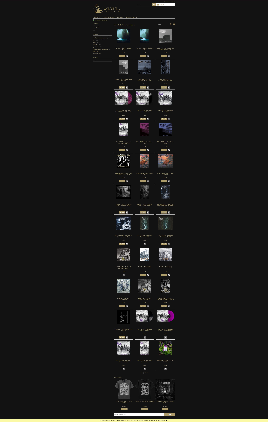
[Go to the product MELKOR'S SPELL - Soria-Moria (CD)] (165, 131)
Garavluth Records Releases (99, 38)
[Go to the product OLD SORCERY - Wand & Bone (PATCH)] (165, 350)
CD (93, 40)
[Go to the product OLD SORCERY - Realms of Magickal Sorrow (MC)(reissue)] (165, 287)
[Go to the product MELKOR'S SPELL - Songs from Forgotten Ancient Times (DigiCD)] (123, 225)
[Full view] (174, 24)
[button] (127, 56)
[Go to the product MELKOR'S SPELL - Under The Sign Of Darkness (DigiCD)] (123, 194)
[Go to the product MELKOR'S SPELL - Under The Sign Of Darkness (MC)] (144, 194)
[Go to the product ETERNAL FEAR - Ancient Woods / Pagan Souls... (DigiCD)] (123, 162)
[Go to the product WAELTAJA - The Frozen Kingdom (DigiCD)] (123, 287)
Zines (94, 47)
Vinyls (94, 42)
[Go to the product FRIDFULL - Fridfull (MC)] (144, 256)
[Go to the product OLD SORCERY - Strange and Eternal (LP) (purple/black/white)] (123, 100)
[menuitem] (97, 17)
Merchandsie (96, 46)
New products (96, 51)
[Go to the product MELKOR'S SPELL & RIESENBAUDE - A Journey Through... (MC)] (165, 69)
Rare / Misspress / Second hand (100, 49)
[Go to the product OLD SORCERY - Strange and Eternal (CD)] (165, 100)
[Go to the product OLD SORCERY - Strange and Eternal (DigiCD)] (123, 350)
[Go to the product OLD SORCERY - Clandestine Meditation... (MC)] (144, 225)
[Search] (154, 4)
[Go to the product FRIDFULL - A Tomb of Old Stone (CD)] (123, 37)
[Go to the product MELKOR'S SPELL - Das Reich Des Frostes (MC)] (123, 69)
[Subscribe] (169, 414)
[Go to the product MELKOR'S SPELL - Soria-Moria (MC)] (144, 131)
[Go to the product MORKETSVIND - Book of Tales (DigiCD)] (165, 162)
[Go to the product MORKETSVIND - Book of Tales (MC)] (144, 162)
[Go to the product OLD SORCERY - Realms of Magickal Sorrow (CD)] (144, 287)
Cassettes (95, 44)
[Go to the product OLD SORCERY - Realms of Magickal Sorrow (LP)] (123, 256)
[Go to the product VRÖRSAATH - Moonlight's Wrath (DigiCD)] (123, 319)
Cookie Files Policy (128, 420)
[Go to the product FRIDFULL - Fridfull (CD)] (165, 256)
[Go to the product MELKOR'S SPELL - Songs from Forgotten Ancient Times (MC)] (165, 194)
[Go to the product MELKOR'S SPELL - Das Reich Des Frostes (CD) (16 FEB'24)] (165, 37)
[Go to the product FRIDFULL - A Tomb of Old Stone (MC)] (144, 37)
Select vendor (95, 57)
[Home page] (107, 8)
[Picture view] (171, 24)
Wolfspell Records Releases (99, 37)
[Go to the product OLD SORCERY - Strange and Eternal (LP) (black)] (144, 100)
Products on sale (97, 53)
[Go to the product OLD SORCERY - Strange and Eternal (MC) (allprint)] (123, 131)
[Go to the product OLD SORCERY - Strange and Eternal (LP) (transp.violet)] (165, 319)
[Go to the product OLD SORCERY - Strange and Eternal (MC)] (144, 350)
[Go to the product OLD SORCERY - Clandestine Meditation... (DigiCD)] (165, 225)
